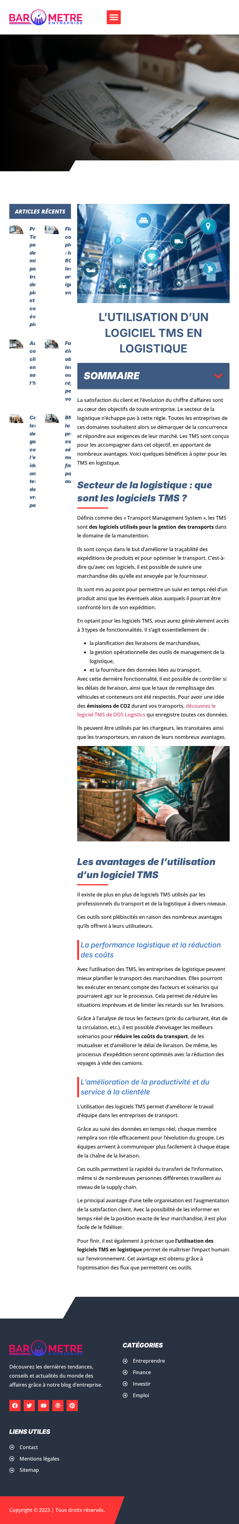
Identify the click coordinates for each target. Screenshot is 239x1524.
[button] (114, 17)
